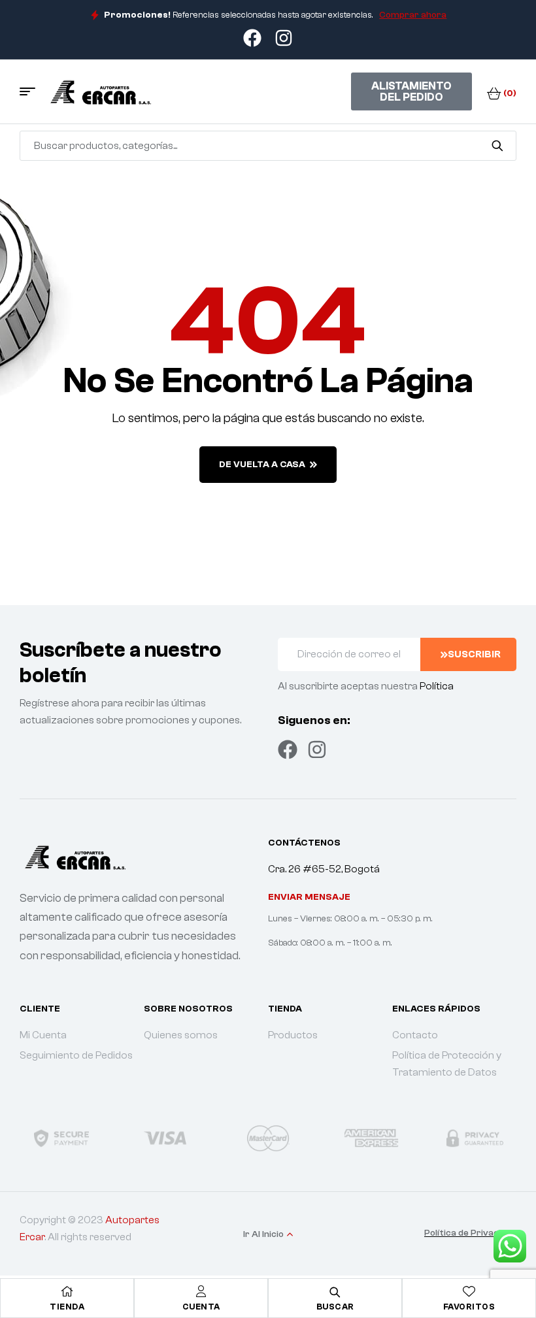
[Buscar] (497, 145)
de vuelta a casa (262, 464)
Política (437, 686)
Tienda (67, 1306)
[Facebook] (287, 749)
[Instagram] (317, 749)
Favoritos (469, 1306)
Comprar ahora (412, 15)
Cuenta (201, 1306)
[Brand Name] (61, 1138)
